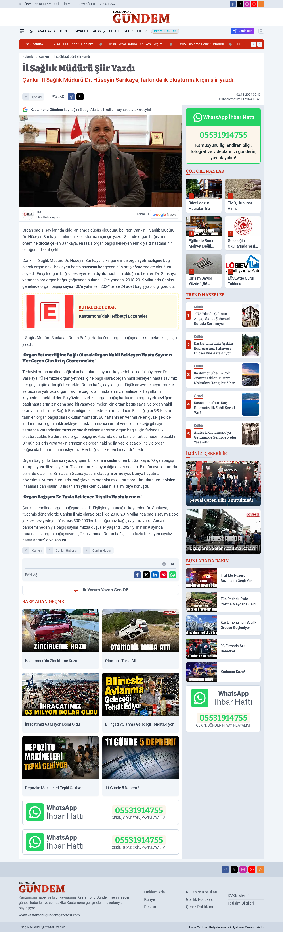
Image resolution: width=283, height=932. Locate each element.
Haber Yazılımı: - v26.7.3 (226, 927)
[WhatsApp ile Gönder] (172, 574)
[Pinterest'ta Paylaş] (163, 574)
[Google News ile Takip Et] (164, 214)
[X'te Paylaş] (80, 96)
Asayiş (99, 31)
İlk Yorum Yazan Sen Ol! (104, 589)
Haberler (28, 56)
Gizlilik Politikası (200, 899)
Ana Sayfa (46, 31)
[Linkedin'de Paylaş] (155, 574)
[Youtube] (254, 4)
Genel (65, 31)
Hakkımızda (154, 892)
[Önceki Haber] (253, 44)
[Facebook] (233, 4)
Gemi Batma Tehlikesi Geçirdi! (103, 44)
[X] (240, 4)
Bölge (114, 31)
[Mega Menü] (22, 31)
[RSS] (261, 4)
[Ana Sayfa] (31, 31)
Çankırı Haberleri (67, 550)
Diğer (142, 31)
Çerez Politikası (199, 906)
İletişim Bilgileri (241, 903)
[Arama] (261, 31)
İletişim (64, 4)
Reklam (45, 4)
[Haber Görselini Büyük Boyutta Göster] (100, 161)
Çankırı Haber (101, 550)
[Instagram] (247, 4)
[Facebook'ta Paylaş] (71, 96)
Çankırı (44, 56)
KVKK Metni (238, 895)
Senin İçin (245, 31)
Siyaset (81, 31)
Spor (128, 31)
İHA (48, 214)
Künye (28, 4)
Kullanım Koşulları (201, 892)
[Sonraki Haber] (259, 44)
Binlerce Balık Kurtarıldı (168, 44)
